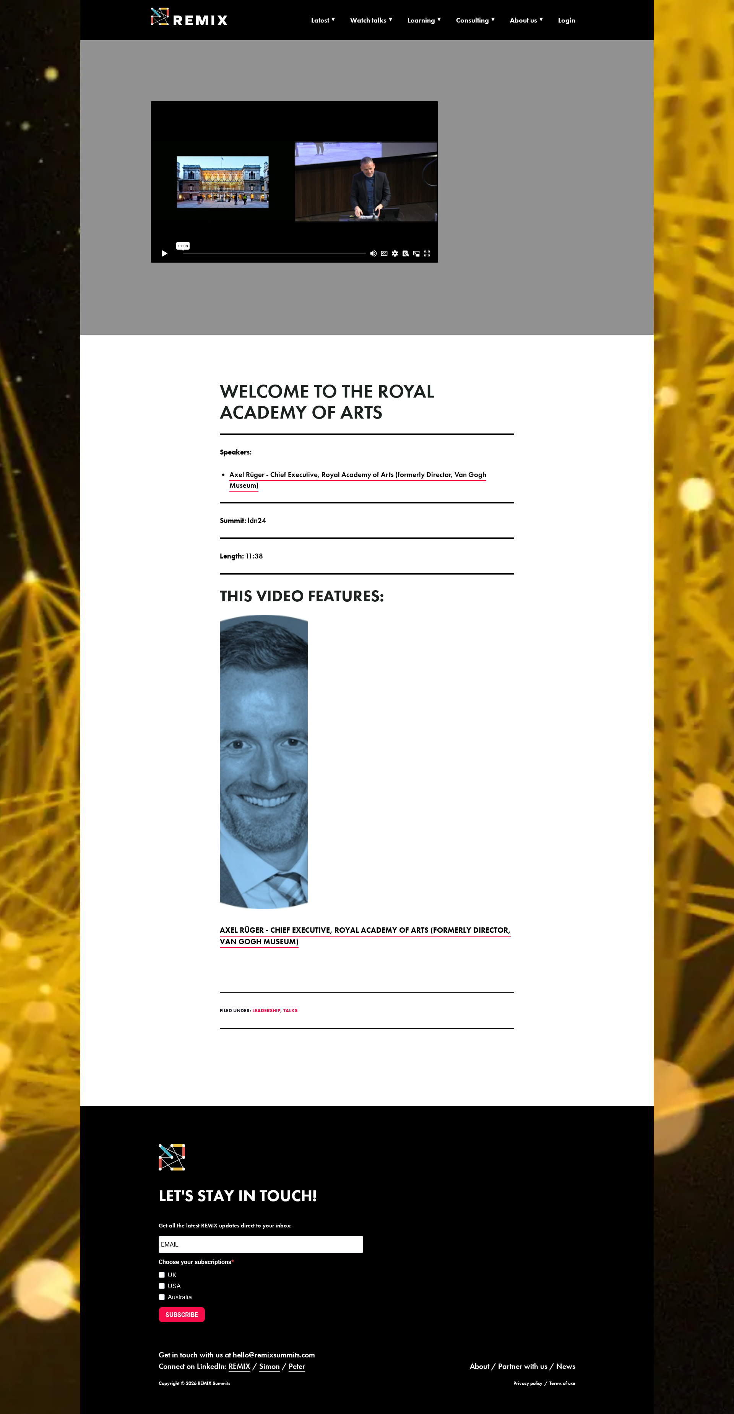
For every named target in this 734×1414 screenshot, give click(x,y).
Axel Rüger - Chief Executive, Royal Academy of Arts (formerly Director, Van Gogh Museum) (357, 480)
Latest (320, 20)
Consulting (472, 20)
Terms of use (562, 1383)
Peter (297, 1366)
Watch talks (368, 20)
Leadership (266, 1010)
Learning (421, 20)
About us (523, 20)
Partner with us (522, 1366)
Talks (290, 1010)
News (565, 1366)
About (479, 1366)
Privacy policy (527, 1383)
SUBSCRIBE (182, 1314)
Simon (269, 1366)
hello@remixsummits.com (274, 1355)
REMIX (239, 1366)
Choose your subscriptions (195, 1262)
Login (566, 20)
